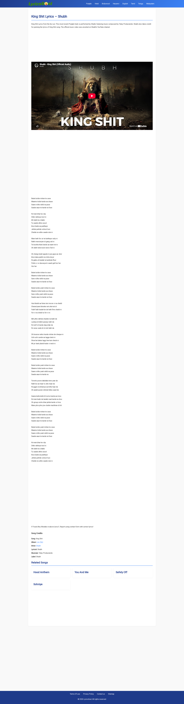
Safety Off (121, 572)
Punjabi (89, 4)
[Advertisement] (92, 44)
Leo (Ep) (40, 542)
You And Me (81, 572)
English (125, 4)
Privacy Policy (88, 694)
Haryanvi (116, 4)
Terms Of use (75, 694)
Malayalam (150, 4)
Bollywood (106, 4)
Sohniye (37, 584)
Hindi (97, 4)
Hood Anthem (41, 572)
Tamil (133, 4)
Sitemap (111, 694)
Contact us (101, 694)
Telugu (140, 4)
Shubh (38, 546)
